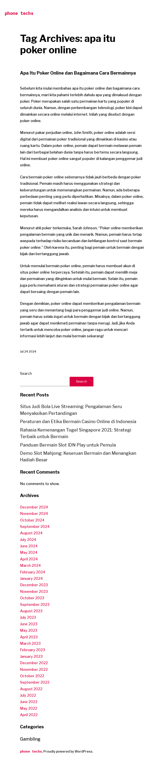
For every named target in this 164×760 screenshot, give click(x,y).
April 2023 (29, 637)
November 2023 (34, 591)
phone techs (19, 13)
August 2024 (31, 533)
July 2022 (28, 695)
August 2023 (31, 611)
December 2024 (34, 507)
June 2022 (28, 702)
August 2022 (31, 689)
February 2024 (32, 572)
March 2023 (30, 643)
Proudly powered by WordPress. (68, 751)
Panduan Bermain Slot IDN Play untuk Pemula (68, 445)
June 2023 (28, 624)
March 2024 (30, 565)
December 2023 (34, 585)
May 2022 (28, 708)
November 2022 (34, 669)
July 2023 (28, 617)
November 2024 (34, 513)
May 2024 (28, 552)
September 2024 (35, 527)
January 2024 (31, 578)
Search (26, 373)
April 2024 (29, 559)
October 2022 (32, 676)
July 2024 (28, 540)
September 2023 (34, 604)
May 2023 (28, 630)
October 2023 (32, 598)
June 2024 (29, 546)
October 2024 (32, 520)
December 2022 (34, 663)
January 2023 (31, 656)
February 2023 (32, 650)
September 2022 (34, 682)
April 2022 (29, 715)
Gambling (30, 739)
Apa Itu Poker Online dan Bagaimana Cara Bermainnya (78, 73)
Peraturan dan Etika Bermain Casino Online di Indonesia (78, 421)
